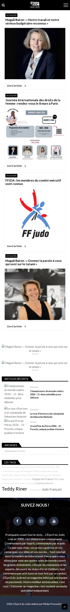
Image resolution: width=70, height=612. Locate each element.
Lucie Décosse (8, 471)
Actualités (11, 15)
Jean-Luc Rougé (27, 483)
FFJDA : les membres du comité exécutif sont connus (33, 182)
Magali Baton (7, 479)
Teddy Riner (14, 489)
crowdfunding (8, 475)
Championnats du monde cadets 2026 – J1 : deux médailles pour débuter (47, 394)
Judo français (52, 489)
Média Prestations (53, 603)
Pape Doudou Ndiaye (24, 475)
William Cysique (40, 471)
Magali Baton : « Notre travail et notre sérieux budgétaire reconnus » (32, 21)
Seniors (33, 422)
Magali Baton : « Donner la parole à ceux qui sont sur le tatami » (33, 262)
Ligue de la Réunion (53, 475)
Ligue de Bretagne (23, 471)
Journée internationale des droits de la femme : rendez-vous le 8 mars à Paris (32, 101)
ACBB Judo (38, 475)
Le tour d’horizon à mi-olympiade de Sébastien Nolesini (47, 415)
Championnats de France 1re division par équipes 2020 (35, 467)
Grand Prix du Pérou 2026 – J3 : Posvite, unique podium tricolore (47, 428)
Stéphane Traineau (23, 479)
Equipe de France (42, 479)
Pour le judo (53, 471)
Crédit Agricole (34, 490)
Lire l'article (14, 85)
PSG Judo (58, 479)
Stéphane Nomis (44, 483)
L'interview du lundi (11, 483)
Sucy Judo (6, 467)
